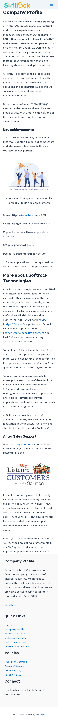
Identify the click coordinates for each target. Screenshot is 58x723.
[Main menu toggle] (51, 4)
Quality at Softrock (16, 661)
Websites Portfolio (15, 637)
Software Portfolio (15, 633)
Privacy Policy (13, 670)
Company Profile (14, 629)
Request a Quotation (17, 646)
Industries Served (15, 642)
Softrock (43, 715)
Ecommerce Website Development (23, 332)
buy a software (24, 444)
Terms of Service (14, 666)
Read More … (12, 605)
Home (8, 624)
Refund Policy (13, 674)
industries (27, 215)
